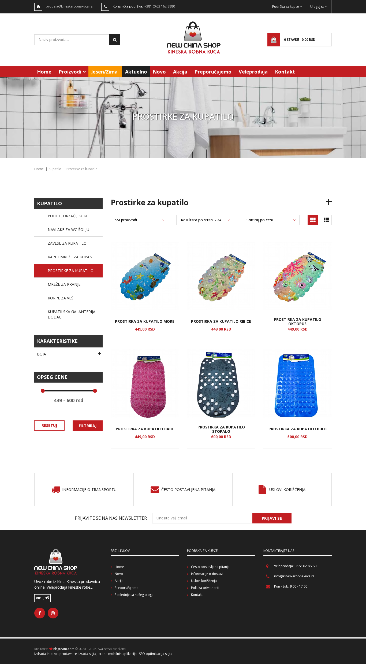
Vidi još (42, 598)
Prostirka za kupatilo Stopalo (221, 429)
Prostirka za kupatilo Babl (145, 429)
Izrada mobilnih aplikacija (117, 653)
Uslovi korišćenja (287, 489)
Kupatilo (55, 169)
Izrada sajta (87, 653)
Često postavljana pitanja (210, 566)
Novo (159, 71)
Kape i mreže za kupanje (72, 256)
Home (44, 71)
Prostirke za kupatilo (71, 270)
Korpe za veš (60, 297)
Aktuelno (136, 71)
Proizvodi (70, 71)
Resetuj (49, 425)
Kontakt (285, 71)
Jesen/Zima (104, 71)
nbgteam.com (63, 649)
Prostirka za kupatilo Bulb (297, 429)
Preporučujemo (213, 71)
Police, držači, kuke (68, 215)
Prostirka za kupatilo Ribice (221, 322)
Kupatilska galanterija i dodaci (73, 314)
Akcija (180, 71)
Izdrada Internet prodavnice (55, 653)
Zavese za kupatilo (67, 243)
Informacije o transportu (89, 489)
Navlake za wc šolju (68, 229)
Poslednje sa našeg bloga (134, 594)
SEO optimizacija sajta (155, 653)
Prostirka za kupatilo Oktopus (297, 321)
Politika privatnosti (205, 587)
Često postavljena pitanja (188, 489)
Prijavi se (272, 518)
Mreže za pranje (64, 284)
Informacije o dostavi (207, 573)
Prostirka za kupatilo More (144, 322)
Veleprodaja (253, 71)
